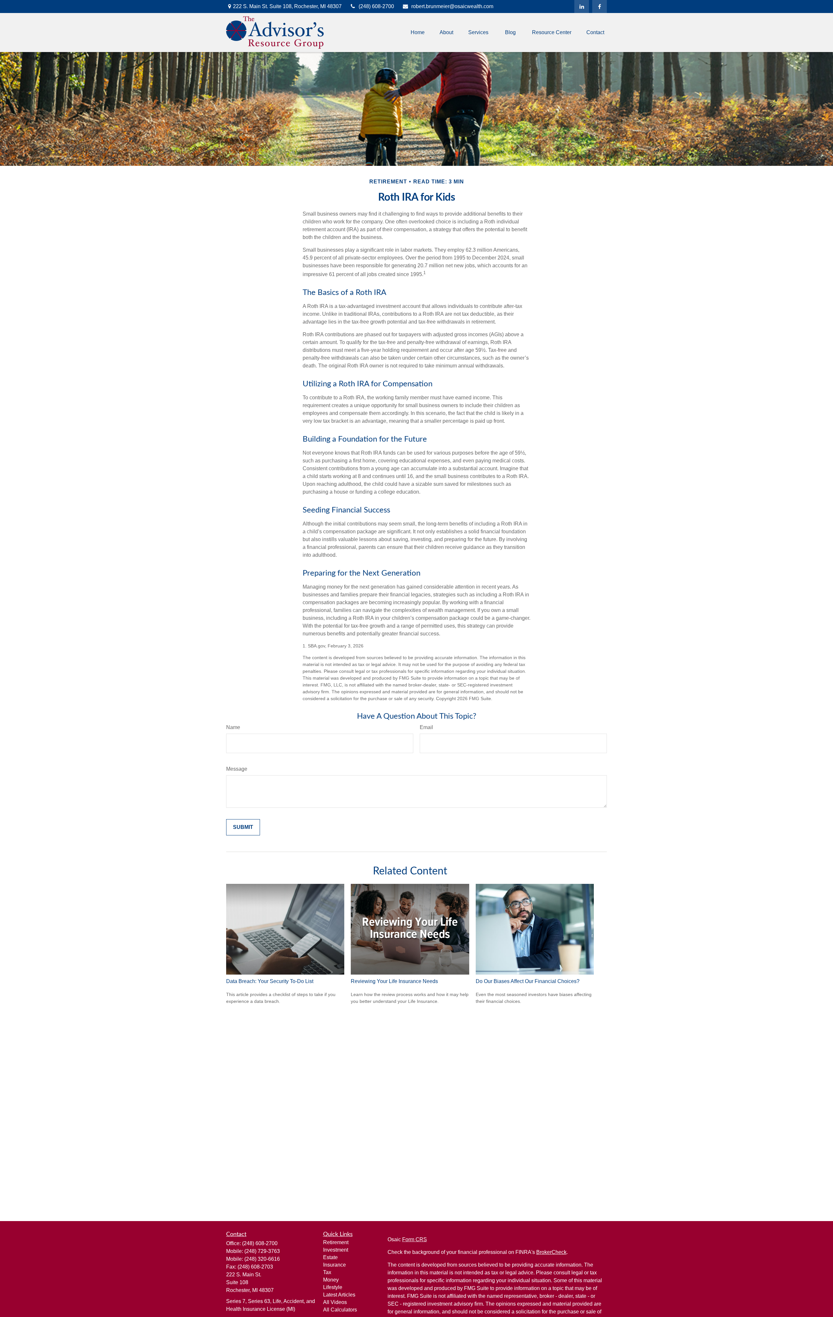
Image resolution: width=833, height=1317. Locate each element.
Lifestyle (332, 1287)
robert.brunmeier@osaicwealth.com (452, 6)
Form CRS (414, 1239)
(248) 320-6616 (262, 1259)
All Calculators (340, 1309)
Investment (335, 1250)
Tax (327, 1272)
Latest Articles (339, 1294)
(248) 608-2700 (376, 6)
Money (331, 1280)
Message (236, 769)
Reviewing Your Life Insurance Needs (394, 981)
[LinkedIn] (581, 6)
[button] (417, 32)
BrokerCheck (551, 1252)
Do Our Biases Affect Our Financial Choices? (528, 981)
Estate (330, 1257)
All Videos (335, 1302)
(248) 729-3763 (262, 1251)
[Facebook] (599, 6)
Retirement (335, 1242)
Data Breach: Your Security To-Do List (269, 981)
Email (426, 727)
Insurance (334, 1265)
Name (233, 727)
